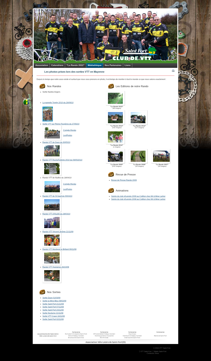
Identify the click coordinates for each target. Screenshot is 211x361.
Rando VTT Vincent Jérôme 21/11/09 (57, 232)
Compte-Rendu (69, 130)
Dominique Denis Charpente (104, 336)
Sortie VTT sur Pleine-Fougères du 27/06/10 (60, 124)
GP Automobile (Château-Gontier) (104, 334)
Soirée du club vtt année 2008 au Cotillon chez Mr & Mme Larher (138, 199)
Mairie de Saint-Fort (160, 336)
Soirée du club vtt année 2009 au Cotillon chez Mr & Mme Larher (138, 196)
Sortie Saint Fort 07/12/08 (53, 307)
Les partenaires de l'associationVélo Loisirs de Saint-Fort (48, 335)
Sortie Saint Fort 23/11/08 (53, 310)
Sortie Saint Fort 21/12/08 (53, 304)
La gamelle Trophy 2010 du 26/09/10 (58, 103)
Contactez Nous (153, 353)
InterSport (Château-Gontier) (132, 336)
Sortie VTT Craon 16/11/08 (53, 316)
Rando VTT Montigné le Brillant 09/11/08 (59, 249)
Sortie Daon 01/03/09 (51, 298)
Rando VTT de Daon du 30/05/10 (56, 142)
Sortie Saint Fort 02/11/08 (53, 319)
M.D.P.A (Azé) (104, 338)
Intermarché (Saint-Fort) (132, 338)
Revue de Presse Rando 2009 (124, 180)
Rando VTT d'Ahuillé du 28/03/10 (56, 214)
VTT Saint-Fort (146, 351)
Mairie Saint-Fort (160, 351)
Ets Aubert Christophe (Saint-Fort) (76, 334)
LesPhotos (67, 135)
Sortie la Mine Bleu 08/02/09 (54, 301)
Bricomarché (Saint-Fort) (76, 338)
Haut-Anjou (132, 334)
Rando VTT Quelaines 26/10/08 (55, 267)
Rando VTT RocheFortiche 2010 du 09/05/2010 (62, 160)
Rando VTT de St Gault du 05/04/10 (57, 196)
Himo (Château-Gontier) (76, 336)
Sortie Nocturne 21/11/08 (52, 313)
